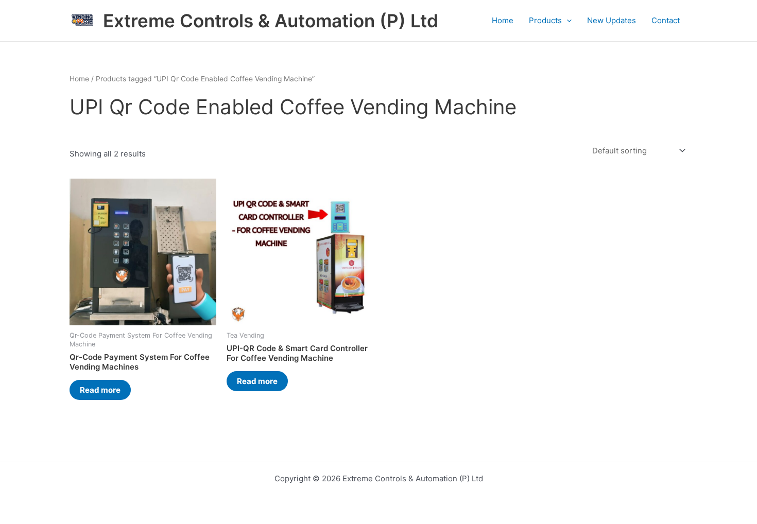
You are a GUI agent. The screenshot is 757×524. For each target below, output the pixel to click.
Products (545, 20)
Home (502, 20)
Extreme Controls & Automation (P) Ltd (270, 20)
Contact (665, 20)
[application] (567, 20)
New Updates (611, 20)
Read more (100, 390)
